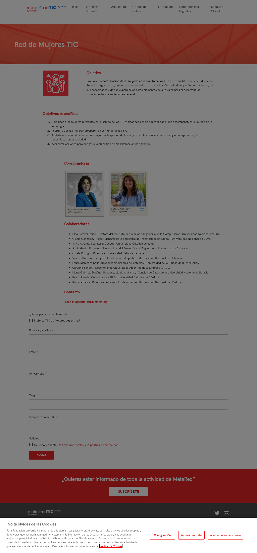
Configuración (162, 535)
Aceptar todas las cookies (225, 535)
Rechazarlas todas (191, 535)
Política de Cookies (111, 546)
